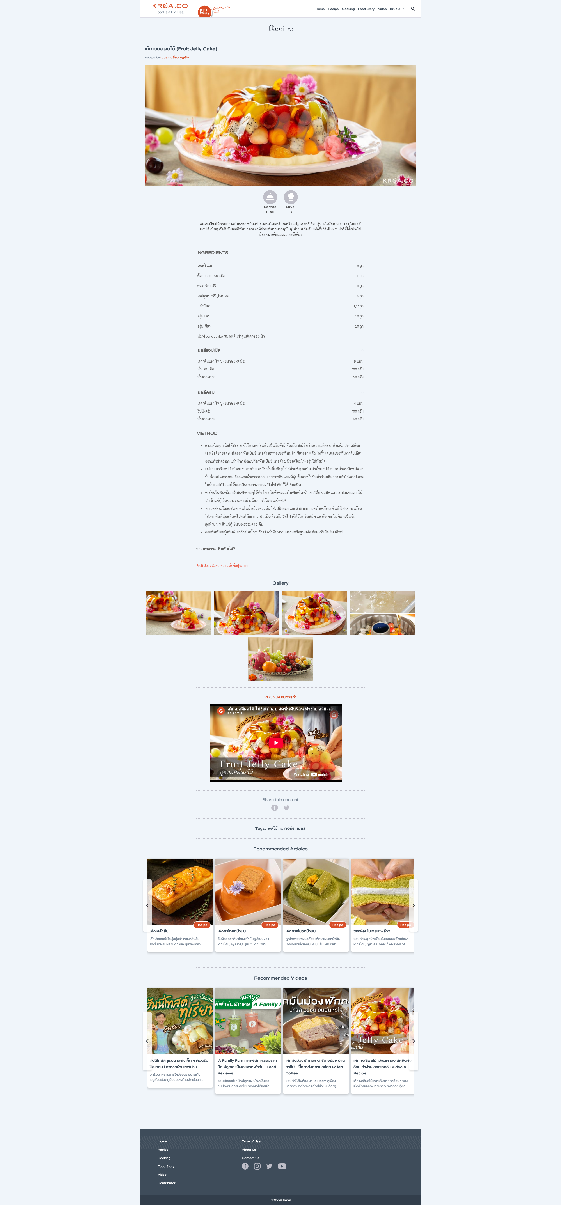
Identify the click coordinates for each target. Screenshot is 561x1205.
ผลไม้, (274, 828)
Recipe (163, 1149)
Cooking (164, 1158)
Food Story (166, 1166)
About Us (249, 1149)
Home (162, 1141)
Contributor (167, 1183)
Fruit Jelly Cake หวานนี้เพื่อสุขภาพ (222, 565)
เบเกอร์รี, (288, 828)
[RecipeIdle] (213, 10)
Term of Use (251, 1141)
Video (162, 1174)
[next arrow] (413, 905)
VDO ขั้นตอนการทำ (280, 697)
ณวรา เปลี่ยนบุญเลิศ (174, 57)
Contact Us (250, 1158)
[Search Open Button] (412, 8)
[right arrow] (147, 905)
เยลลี (301, 828)
